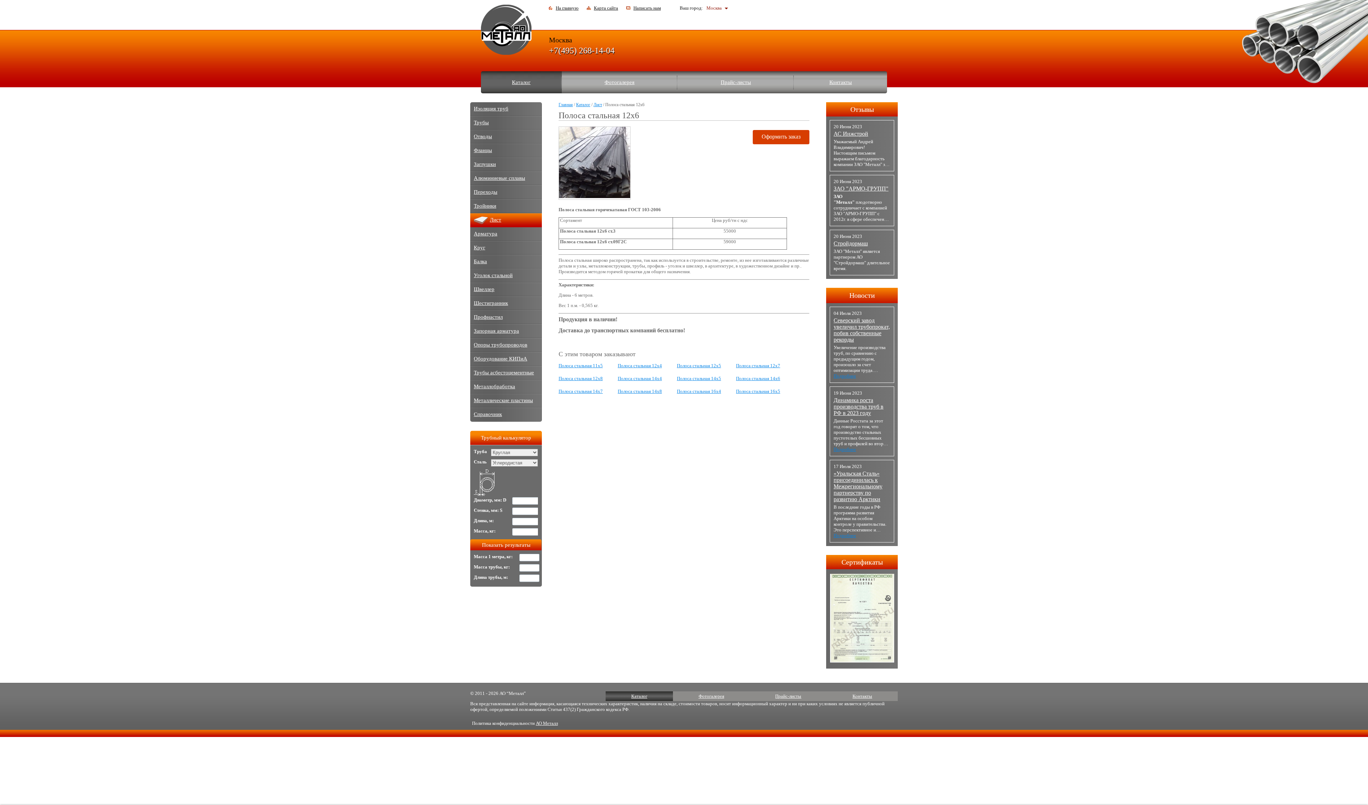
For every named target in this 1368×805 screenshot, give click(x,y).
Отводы (483, 136)
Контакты (840, 82)
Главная (566, 104)
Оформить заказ (781, 137)
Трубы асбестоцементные (504, 372)
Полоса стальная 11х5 (581, 365)
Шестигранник (491, 303)
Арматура (485, 234)
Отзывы (862, 109)
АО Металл (547, 723)
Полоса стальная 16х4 (699, 391)
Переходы (485, 192)
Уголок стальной (493, 275)
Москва (714, 8)
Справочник (488, 414)
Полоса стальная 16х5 (758, 391)
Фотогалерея (619, 82)
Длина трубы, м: (491, 577)
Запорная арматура (496, 331)
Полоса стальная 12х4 (640, 365)
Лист (598, 104)
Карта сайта (606, 8)
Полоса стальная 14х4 (640, 378)
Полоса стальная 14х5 (699, 378)
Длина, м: (484, 520)
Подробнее (845, 376)
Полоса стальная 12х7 (758, 365)
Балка (480, 261)
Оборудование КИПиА (500, 359)
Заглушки (485, 164)
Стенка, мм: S (488, 510)
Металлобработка (494, 386)
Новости (862, 295)
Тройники (485, 206)
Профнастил (488, 317)
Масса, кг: (485, 531)
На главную (567, 8)
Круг (479, 247)
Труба (480, 451)
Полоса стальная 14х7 (581, 391)
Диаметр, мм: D (490, 500)
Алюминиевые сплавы (499, 178)
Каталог (521, 82)
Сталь (480, 461)
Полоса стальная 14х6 (758, 378)
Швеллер (484, 289)
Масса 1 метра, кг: (493, 556)
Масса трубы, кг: (492, 567)
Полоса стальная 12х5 (699, 365)
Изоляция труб (491, 108)
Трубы (481, 122)
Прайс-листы (736, 82)
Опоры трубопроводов (500, 345)
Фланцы (483, 150)
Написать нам (647, 8)
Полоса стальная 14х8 (640, 391)
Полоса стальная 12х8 (581, 378)
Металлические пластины (503, 400)
